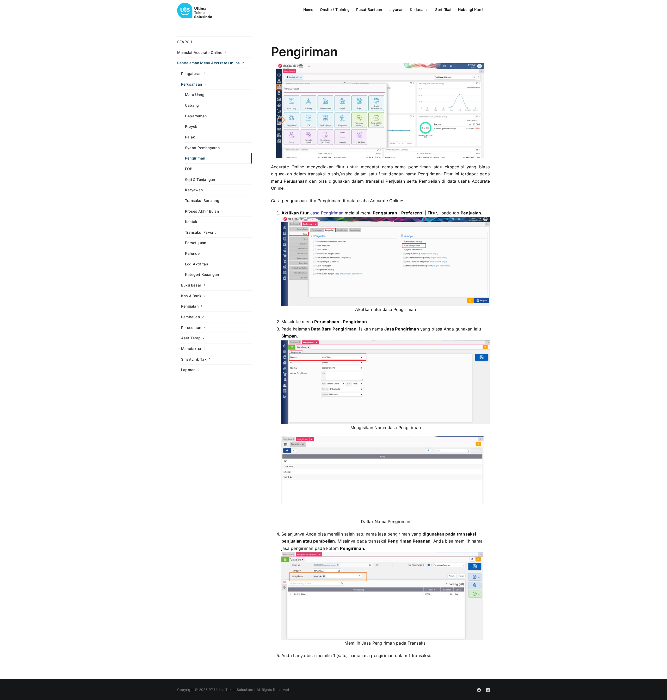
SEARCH (184, 42)
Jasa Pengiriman (327, 212)
